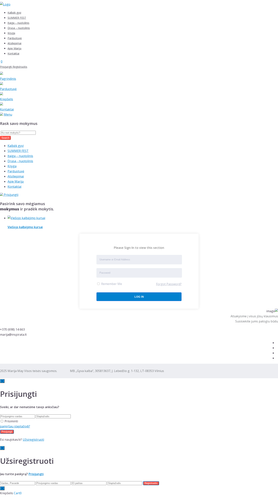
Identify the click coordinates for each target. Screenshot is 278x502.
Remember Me (111, 284)
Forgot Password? (169, 284)
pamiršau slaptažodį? (15, 426)
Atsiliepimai (14, 43)
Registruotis (20, 66)
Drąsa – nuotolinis (19, 28)
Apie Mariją (14, 48)
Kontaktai (13, 53)
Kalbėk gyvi (14, 12)
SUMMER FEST (17, 17)
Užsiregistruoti (33, 439)
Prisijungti (6, 66)
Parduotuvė (15, 38)
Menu (8, 114)
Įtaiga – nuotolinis (18, 23)
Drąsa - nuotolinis (20, 161)
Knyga (11, 33)
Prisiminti (11, 421)
